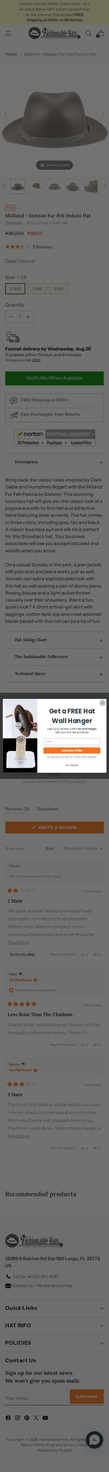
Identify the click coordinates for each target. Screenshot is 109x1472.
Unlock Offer (72, 750)
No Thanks (71, 765)
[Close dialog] (102, 703)
